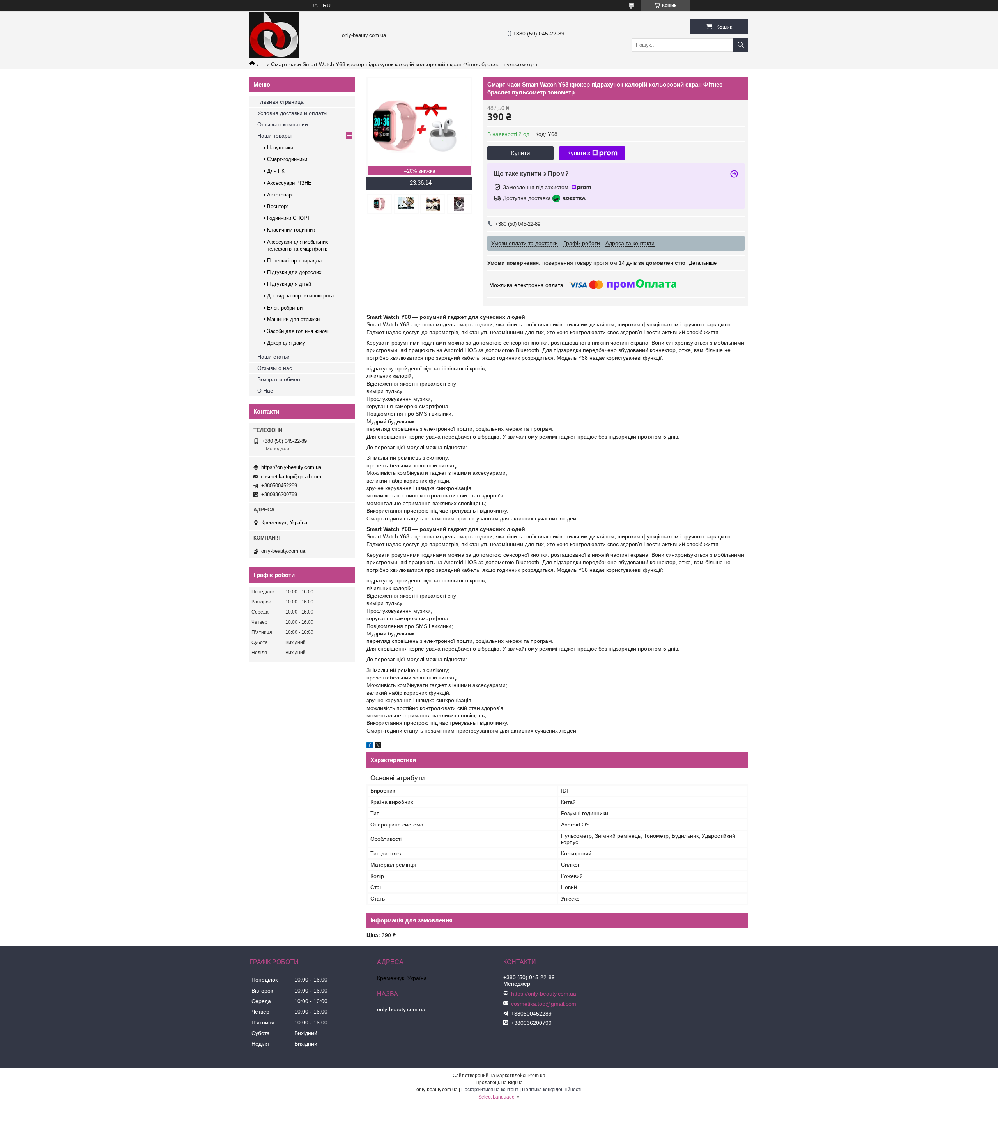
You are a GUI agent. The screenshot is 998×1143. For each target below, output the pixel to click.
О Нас (265, 390)
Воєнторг (277, 206)
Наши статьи (273, 357)
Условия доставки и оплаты (292, 113)
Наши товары (274, 136)
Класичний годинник (291, 230)
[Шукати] (740, 45)
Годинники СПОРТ (288, 218)
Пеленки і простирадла (294, 261)
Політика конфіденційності (552, 1089)
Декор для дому (286, 343)
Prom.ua (536, 1075)
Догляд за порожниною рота (300, 296)
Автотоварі (280, 195)
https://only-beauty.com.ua (291, 467)
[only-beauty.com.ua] (274, 56)
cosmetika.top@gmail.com (291, 476)
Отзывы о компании (282, 124)
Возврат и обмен (278, 379)
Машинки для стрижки (293, 319)
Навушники (280, 147)
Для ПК (276, 171)
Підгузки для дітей (289, 284)
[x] (378, 746)
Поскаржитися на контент (489, 1089)
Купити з (578, 153)
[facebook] (369, 746)
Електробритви (285, 308)
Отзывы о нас (274, 368)
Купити (520, 153)
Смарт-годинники (287, 159)
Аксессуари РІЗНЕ (289, 183)
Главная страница (280, 102)
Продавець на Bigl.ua (499, 1082)
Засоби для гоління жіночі (298, 331)
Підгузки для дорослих (294, 272)
